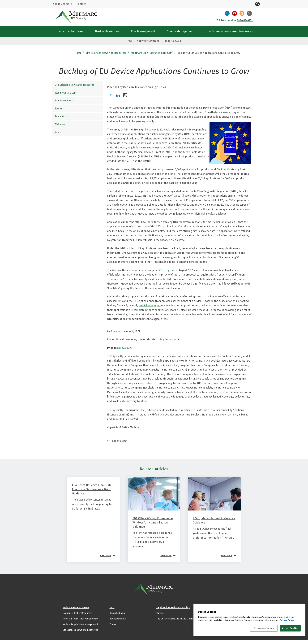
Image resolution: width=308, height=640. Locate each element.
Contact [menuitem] (81, 4)
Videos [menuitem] (58, 132)
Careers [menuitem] (160, 613)
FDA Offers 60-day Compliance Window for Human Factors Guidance (153, 522)
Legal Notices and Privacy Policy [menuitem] (173, 607)
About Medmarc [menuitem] (62, 4)
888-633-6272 (245, 20)
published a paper (150, 305)
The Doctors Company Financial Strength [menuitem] (177, 618)
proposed (169, 270)
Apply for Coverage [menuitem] (148, 41)
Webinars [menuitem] (60, 124)
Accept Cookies (290, 628)
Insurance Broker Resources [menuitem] (77, 613)
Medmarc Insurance (135, 87)
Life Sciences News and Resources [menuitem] (229, 31)
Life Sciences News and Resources (106, 53)
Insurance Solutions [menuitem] (69, 31)
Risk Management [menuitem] (143, 31)
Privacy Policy (287, 620)
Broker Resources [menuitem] (107, 31)
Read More (105, 555)
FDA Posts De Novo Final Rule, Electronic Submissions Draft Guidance (92, 489)
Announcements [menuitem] (64, 100)
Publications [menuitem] (62, 116)
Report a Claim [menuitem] (173, 41)
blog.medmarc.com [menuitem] (65, 92)
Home (78, 53)
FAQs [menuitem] (129, 41)
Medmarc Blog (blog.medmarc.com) (152, 53)
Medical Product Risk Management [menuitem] (80, 618)
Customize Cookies (263, 628)
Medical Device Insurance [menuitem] (76, 607)
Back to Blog (119, 441)
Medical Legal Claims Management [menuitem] (80, 624)
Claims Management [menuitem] (181, 31)
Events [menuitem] (58, 108)
